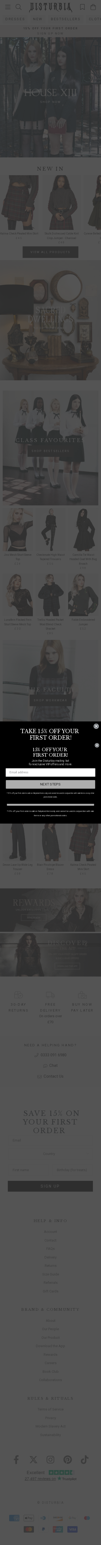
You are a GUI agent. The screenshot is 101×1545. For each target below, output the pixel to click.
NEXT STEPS (50, 784)
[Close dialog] (96, 726)
